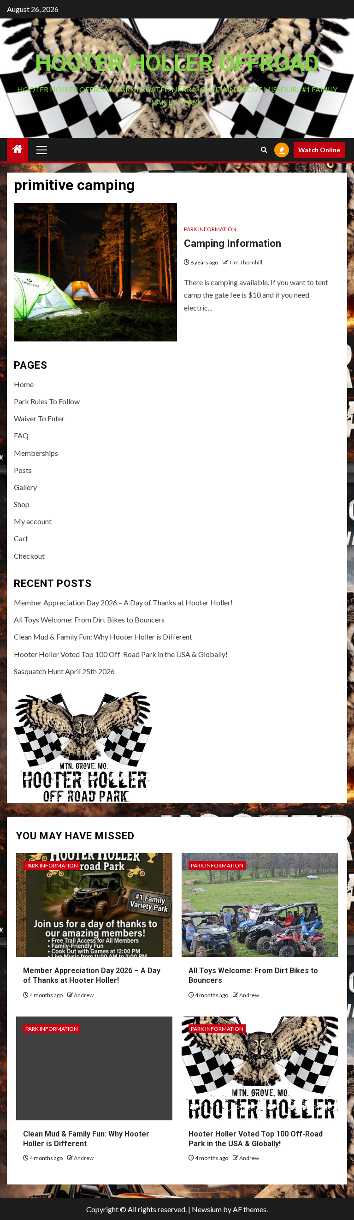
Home (24, 384)
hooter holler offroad (177, 63)
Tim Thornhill (245, 262)
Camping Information (232, 243)
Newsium (207, 1209)
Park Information (210, 229)
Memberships (36, 453)
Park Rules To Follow (47, 401)
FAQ (21, 435)
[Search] (264, 150)
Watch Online (319, 150)
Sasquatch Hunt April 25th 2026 (64, 671)
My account (33, 521)
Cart (21, 538)
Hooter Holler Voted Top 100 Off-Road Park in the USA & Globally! (121, 654)
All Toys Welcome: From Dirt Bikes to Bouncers (89, 619)
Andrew (84, 995)
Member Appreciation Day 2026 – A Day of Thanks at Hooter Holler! (123, 602)
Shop (22, 504)
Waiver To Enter (39, 418)
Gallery (25, 487)
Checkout (29, 555)
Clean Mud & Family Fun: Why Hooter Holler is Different (103, 636)
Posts (23, 470)
